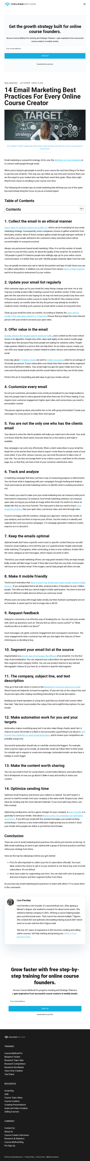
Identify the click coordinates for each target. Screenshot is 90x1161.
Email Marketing (10, 83)
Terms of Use (40, 1157)
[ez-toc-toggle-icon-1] (80, 209)
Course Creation (12, 1101)
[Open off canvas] (84, 4)
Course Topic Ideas (13, 1097)
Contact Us (9, 1128)
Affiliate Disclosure (52, 1157)
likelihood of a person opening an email (62, 687)
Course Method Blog (13, 1142)
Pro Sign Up (9, 1145)
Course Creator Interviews (16, 1135)
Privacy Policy (29, 1157)
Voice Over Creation (13, 1070)
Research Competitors (15, 1064)
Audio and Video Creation (16, 1108)
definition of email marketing (68, 160)
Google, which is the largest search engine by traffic (28, 335)
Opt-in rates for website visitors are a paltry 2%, (26, 227)
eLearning (9, 1090)
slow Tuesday (75, 812)
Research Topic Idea (13, 1060)
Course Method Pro (13, 1053)
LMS (6, 1094)
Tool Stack (9, 1074)
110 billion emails (28, 360)
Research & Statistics (14, 1138)
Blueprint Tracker (12, 1057)
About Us (8, 1131)
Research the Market (14, 1067)
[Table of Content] (82, 209)
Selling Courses (11, 1111)
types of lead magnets (74, 269)
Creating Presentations (15, 1104)
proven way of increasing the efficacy (39, 656)
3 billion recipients (55, 360)
